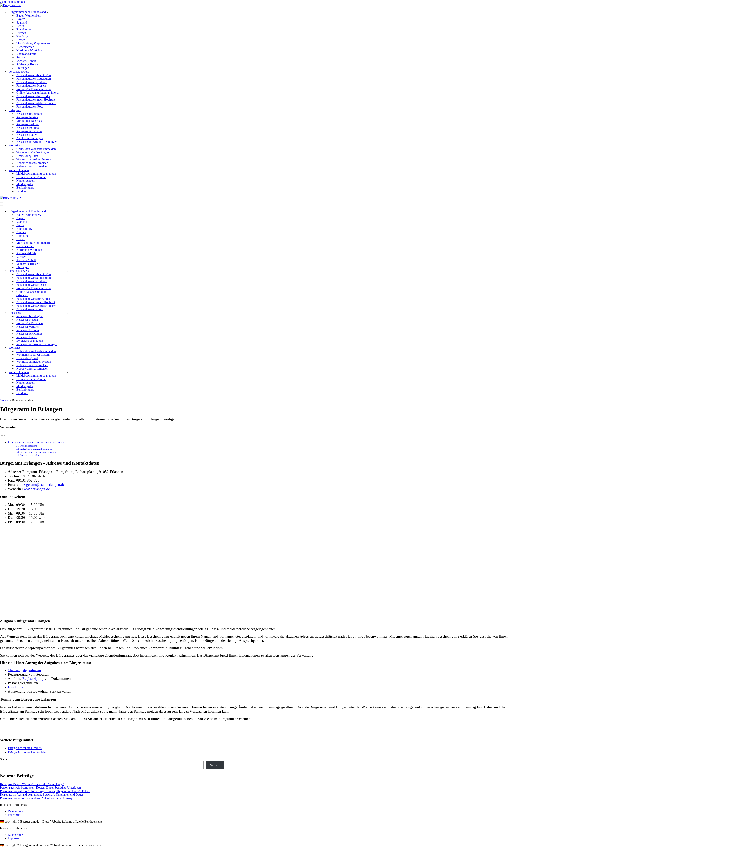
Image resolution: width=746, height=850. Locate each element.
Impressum (14, 814)
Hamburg (22, 36)
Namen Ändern (25, 180)
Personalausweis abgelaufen (33, 78)
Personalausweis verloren (31, 82)
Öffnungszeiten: (28, 445)
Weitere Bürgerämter (31, 455)
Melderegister (24, 184)
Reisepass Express (27, 127)
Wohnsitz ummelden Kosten (33, 159)
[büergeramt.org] (10, 5)
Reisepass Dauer (26, 134)
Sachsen (21, 57)
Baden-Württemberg (28, 15)
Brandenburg (24, 29)
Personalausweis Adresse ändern (36, 103)
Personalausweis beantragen (33, 75)
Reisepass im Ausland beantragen (36, 141)
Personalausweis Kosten (31, 85)
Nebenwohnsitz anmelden (32, 163)
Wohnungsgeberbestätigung (33, 152)
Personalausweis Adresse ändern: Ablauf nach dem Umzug (36, 798)
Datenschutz (15, 811)
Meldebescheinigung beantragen (36, 173)
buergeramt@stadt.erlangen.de (41, 484)
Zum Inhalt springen (12, 1)
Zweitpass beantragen (29, 138)
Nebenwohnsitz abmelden (32, 166)
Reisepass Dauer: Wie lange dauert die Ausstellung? (32, 784)
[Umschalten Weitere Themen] (67, 372)
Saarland (21, 22)
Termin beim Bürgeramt (31, 177)
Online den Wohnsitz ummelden (36, 149)
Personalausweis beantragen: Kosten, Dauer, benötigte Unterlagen (40, 787)
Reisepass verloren (27, 124)
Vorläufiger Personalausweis (33, 89)
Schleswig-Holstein (28, 64)
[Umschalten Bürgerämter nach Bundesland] (67, 211)
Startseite (5, 399)
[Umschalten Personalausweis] (67, 271)
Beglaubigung (25, 187)
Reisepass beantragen (29, 113)
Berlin (20, 26)
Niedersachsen (25, 47)
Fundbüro (22, 191)
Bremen (21, 33)
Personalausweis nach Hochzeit (35, 99)
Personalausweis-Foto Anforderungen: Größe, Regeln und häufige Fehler (45, 791)
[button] (47, 12)
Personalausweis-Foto (29, 106)
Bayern (20, 19)
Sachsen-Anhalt (26, 61)
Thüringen (22, 68)
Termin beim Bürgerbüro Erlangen (38, 451)
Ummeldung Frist (27, 156)
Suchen (4, 759)
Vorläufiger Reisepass (29, 120)
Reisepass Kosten (27, 117)
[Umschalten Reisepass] (67, 312)
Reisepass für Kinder (29, 131)
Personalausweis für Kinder (33, 96)
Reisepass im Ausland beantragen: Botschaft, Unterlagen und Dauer (41, 794)
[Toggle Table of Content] (3, 435)
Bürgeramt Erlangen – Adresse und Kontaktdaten (37, 442)
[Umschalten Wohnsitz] (67, 347)
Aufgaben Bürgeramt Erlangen (36, 448)
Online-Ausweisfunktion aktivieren (37, 92)
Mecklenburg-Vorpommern (33, 43)
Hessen (20, 40)
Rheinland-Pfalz (26, 54)
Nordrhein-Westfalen (29, 50)
